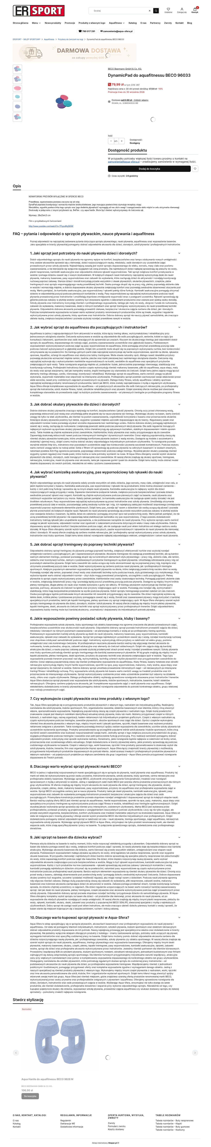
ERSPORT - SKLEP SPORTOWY (26, 39)
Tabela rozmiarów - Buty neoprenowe (174, 1120)
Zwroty (111, 1123)
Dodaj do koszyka (149, 168)
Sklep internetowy (104, 1143)
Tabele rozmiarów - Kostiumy (170, 1129)
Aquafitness (49, 39)
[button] (156, 10)
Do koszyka (30, 1096)
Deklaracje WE (67, 1123)
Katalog (17, 1123)
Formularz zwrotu (116, 1126)
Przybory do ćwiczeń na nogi (70, 39)
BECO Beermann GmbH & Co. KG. (125, 68)
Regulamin (65, 1120)
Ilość (110, 135)
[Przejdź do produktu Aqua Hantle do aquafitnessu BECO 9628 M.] (60, 1041)
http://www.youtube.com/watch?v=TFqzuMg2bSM (51, 226)
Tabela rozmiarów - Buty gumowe (173, 1126)
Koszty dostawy (116, 1129)
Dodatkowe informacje (71, 1126)
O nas (16, 1120)
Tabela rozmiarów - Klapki (169, 1123)
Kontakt (17, 1126)
